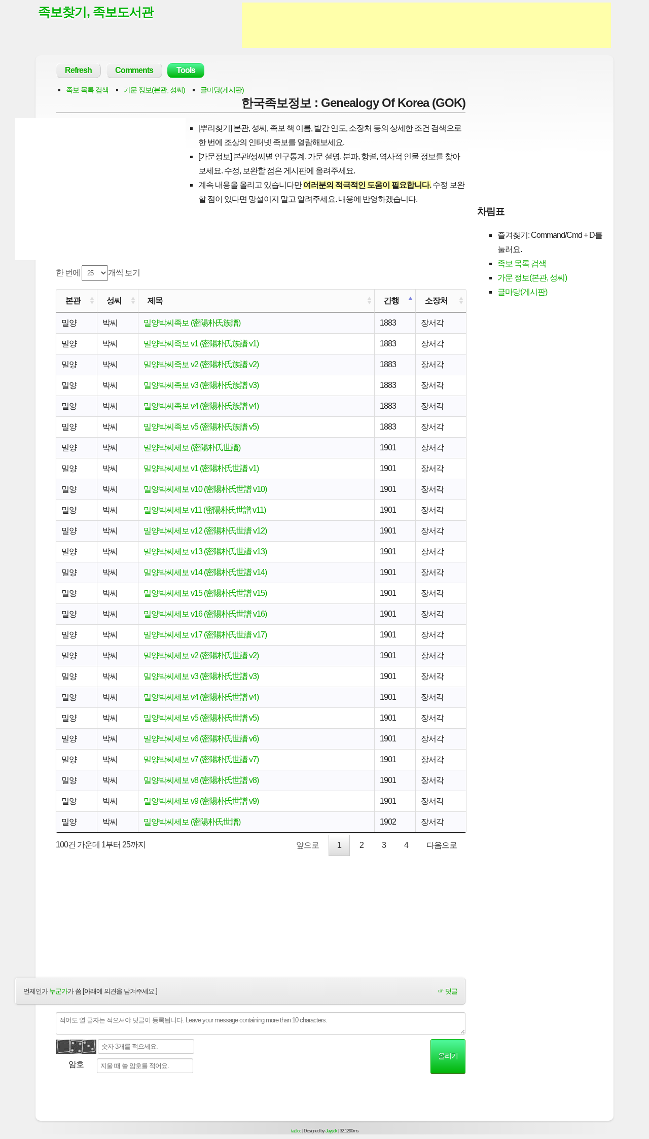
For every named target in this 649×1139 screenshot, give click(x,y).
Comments (134, 70)
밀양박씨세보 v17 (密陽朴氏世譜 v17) (205, 634)
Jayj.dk (331, 1130)
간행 (391, 300)
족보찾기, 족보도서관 (96, 12)
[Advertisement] (426, 25)
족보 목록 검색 (87, 90)
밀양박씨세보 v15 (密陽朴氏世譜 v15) (205, 593)
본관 (73, 300)
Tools (185, 70)
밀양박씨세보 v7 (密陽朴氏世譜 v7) (201, 759)
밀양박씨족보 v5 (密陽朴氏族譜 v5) (201, 426)
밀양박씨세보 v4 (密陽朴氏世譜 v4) (201, 697)
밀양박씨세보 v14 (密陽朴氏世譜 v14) (205, 572)
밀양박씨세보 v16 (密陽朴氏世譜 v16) (205, 614)
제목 (155, 300)
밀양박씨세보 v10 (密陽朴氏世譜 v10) (205, 489)
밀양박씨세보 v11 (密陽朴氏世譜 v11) (204, 510)
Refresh (78, 70)
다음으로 (441, 845)
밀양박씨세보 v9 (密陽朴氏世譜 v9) (201, 801)
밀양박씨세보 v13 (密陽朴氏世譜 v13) (205, 551)
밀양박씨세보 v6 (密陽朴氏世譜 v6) (201, 738)
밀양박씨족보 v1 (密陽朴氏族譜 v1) (201, 343)
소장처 (436, 300)
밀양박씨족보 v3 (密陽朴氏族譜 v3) (201, 385)
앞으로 (307, 845)
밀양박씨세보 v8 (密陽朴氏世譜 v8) (201, 780)
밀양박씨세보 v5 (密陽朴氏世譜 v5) (201, 718)
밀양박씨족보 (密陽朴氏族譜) (191, 322)
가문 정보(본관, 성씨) (154, 90)
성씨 (114, 300)
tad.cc (296, 1130)
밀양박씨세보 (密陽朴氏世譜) (191, 447)
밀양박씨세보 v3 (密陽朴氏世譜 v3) (201, 676)
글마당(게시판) (222, 90)
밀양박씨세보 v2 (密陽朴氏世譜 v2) (201, 655)
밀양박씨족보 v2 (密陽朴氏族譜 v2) (201, 364)
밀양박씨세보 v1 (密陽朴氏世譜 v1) (201, 468)
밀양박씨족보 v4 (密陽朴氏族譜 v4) (201, 406)
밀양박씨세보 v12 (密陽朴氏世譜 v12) (205, 530)
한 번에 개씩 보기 (98, 272)
